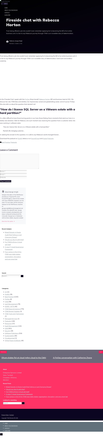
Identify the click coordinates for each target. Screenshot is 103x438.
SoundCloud (35, 138)
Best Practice (5, 142)
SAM (6, 328)
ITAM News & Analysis (12, 309)
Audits (7, 294)
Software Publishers (11, 333)
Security (7, 331)
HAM (6, 302)
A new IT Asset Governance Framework (19, 394)
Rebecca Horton (44, 99)
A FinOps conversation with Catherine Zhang (72, 358)
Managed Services (11, 319)
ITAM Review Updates (12, 311)
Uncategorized (10, 338)
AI (5, 292)
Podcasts (14, 142)
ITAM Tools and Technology (14, 314)
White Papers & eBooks (13, 340)
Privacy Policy (5, 415)
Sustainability (9, 336)
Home (6, 7)
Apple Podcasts (48, 138)
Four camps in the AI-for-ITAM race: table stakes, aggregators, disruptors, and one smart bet (37, 397)
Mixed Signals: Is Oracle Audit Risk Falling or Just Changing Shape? (13, 234)
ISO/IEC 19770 (9, 306)
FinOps (27, 99)
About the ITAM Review (11, 10)
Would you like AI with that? (14, 240)
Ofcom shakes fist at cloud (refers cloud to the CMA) (24, 358)
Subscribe (7, 15)
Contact (7, 12)
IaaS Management (11, 304)
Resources (8, 323)
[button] (3, 18)
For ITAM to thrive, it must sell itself (17, 392)
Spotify (20, 138)
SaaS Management (11, 326)
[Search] (22, 276)
